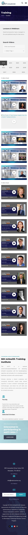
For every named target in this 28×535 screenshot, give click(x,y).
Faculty (4, 399)
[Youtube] (14, 526)
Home (2, 15)
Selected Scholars (8, 414)
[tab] (3, 63)
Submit (21, 494)
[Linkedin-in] (12, 526)
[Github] (17, 526)
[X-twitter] (9, 526)
